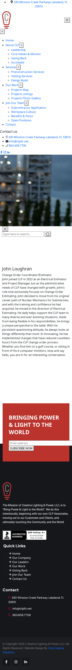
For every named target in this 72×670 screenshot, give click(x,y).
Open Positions (21, 120)
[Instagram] (16, 662)
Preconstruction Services (27, 72)
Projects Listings (22, 94)
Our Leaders (20, 562)
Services (11, 67)
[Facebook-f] (6, 662)
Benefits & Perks (22, 116)
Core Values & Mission (26, 54)
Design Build (19, 80)
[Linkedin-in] (25, 662)
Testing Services (21, 76)
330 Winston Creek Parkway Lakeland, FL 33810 (39, 137)
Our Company (21, 558)
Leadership (18, 50)
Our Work (12, 85)
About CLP (12, 45)
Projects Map (20, 90)
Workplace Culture (23, 112)
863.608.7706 (17, 145)
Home (10, 40)
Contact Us (19, 579)
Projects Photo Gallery (26, 98)
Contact (11, 124)
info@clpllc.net (18, 141)
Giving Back (19, 58)
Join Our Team (15, 103)
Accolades (17, 62)
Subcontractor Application (28, 108)
